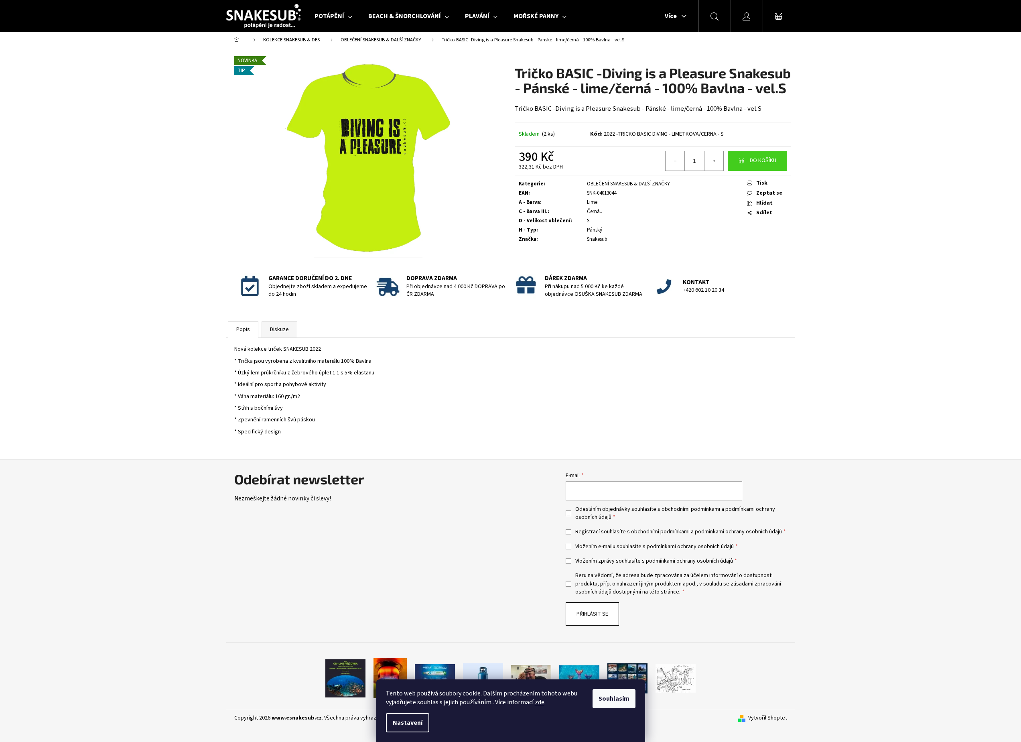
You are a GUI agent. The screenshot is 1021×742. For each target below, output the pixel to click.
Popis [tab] (243, 329)
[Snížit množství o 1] (675, 161)
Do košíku (763, 161)
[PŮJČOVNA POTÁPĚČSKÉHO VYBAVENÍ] (345, 678)
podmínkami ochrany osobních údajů (738, 532)
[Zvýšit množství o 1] (713, 161)
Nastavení (407, 722)
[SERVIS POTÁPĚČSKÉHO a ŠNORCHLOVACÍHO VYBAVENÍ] (676, 678)
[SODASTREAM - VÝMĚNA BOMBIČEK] (435, 678)
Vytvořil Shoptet (767, 718)
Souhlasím (614, 698)
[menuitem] (333, 16)
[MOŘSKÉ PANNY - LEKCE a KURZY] (579, 678)
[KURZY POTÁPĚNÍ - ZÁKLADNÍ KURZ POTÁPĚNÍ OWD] (531, 678)
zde (539, 702)
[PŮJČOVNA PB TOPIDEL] (390, 678)
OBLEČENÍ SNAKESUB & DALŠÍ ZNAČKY (628, 183)
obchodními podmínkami (691, 509)
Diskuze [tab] (279, 329)
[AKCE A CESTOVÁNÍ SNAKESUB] (627, 678)
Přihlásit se (592, 614)
